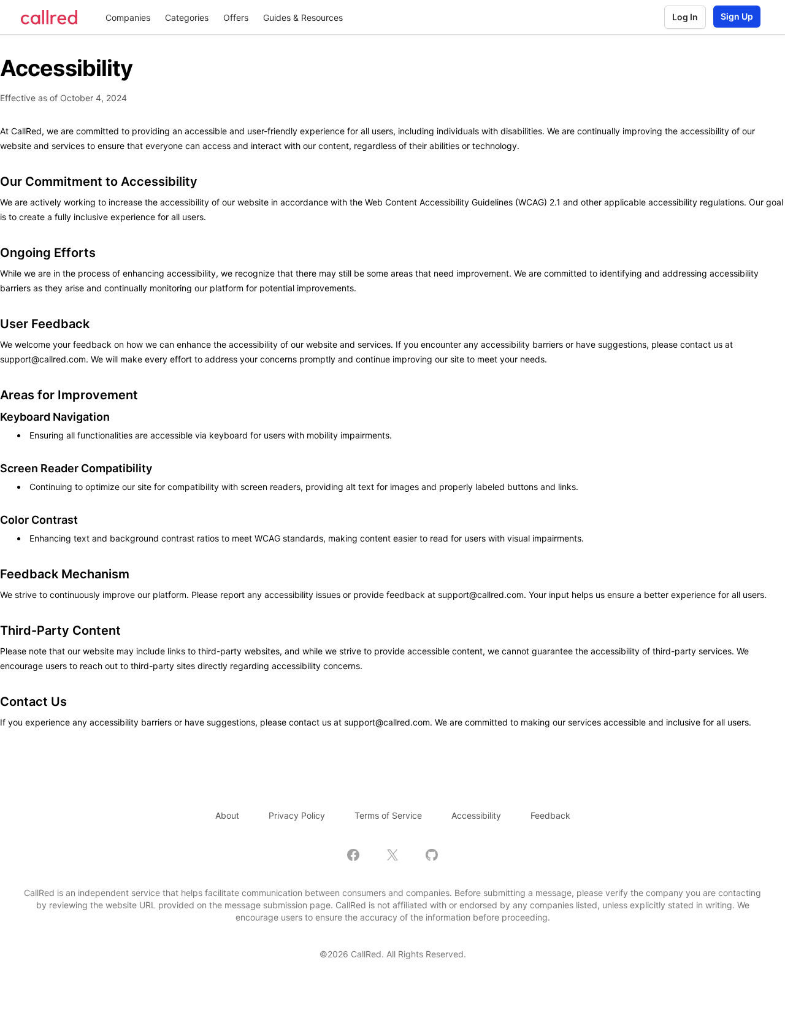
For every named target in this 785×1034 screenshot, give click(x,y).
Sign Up (737, 16)
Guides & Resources (303, 17)
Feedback (550, 815)
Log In (685, 17)
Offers (235, 17)
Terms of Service (388, 815)
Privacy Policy (297, 815)
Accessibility (476, 815)
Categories (187, 17)
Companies (127, 17)
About (227, 815)
